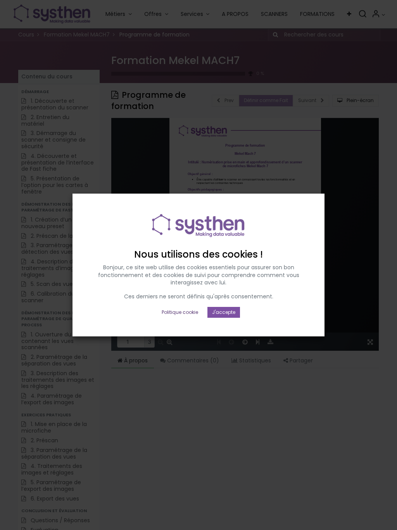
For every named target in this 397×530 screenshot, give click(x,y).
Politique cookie (180, 312)
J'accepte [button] (223, 312)
